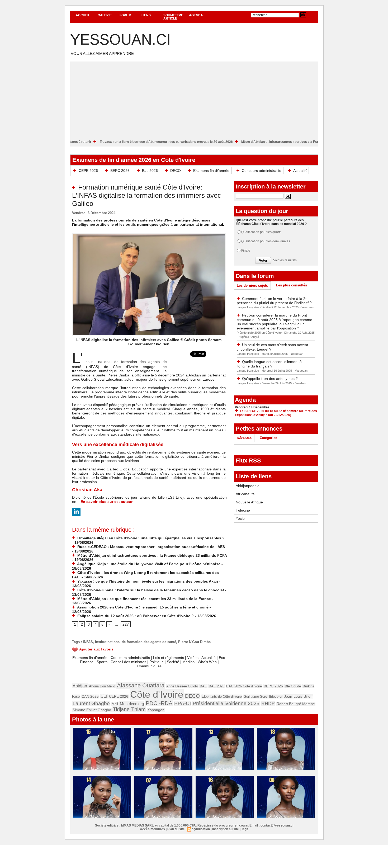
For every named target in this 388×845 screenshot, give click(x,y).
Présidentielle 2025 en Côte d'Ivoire (259, 332)
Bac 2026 (150, 170)
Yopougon (156, 710)
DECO (175, 170)
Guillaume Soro (255, 696)
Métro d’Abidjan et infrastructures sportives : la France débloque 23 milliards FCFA (151, 555)
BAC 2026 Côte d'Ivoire (244, 686)
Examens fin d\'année (211, 170)
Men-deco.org (132, 703)
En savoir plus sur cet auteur (107, 501)
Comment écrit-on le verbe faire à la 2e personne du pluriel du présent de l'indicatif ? (274, 300)
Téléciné (243, 510)
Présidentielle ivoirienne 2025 (226, 703)
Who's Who (207, 662)
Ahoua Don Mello (102, 686)
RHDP (268, 703)
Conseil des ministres (128, 662)
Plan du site (176, 829)
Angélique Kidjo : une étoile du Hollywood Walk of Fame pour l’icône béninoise (148, 564)
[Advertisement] (194, 98)
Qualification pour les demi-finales (265, 241)
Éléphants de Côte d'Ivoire (222, 696)
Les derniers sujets (252, 285)
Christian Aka (87, 489)
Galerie (105, 15)
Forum (125, 15)
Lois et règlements (169, 657)
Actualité (299, 170)
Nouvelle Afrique (249, 502)
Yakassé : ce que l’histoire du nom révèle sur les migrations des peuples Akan (147, 581)
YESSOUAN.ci (120, 39)
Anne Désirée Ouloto (182, 686)
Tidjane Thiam (129, 709)
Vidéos (192, 657)
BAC (203, 686)
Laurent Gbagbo (91, 703)
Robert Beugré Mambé (296, 704)
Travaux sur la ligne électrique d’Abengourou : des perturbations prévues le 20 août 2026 (191, 142)
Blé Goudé (293, 686)
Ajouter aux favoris (96, 649)
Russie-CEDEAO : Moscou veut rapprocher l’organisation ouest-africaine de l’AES (150, 547)
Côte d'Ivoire (156, 694)
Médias (188, 662)
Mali (115, 704)
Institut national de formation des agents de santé (135, 642)
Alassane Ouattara (140, 685)
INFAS (88, 642)
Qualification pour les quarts (261, 232)
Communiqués (149, 666)
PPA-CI (182, 703)
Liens (146, 15)
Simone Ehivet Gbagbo (92, 710)
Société (173, 662)
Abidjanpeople (247, 486)
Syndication (201, 829)
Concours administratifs (261, 170)
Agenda (196, 15)
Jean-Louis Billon (298, 696)
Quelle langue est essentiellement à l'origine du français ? (269, 364)
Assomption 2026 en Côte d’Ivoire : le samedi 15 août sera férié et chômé (142, 607)
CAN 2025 (90, 696)
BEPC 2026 (120, 170)
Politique (156, 662)
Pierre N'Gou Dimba (194, 642)
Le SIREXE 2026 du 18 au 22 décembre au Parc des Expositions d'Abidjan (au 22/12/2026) (276, 413)
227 (125, 624)
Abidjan (80, 685)
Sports (102, 662)
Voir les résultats (285, 260)
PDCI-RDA (159, 703)
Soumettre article (173, 16)
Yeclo (240, 518)
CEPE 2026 (88, 170)
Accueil (83, 15)
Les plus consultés (291, 285)
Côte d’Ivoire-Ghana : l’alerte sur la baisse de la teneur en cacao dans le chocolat (150, 590)
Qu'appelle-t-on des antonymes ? (270, 378)
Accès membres (152, 829)
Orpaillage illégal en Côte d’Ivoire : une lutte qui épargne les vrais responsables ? (150, 538)
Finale (245, 250)
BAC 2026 (216, 686)
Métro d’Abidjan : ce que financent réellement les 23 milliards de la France (143, 599)
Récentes (244, 438)
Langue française (248, 307)
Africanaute (245, 494)
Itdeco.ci (275, 696)
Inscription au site (225, 829)
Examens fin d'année (89, 657)
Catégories (268, 438)
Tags (244, 829)
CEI (104, 696)
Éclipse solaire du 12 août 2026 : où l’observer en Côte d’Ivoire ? (135, 616)
